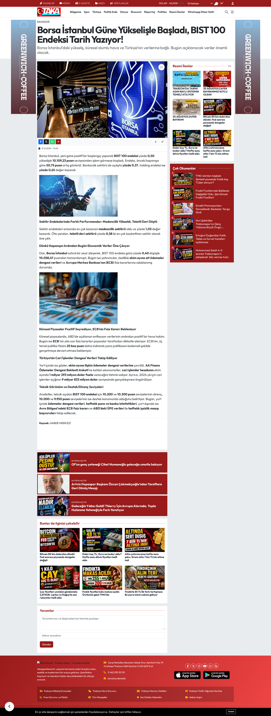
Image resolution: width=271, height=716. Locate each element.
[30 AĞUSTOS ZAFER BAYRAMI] (187, 106)
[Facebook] (187, 665)
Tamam (231, 712)
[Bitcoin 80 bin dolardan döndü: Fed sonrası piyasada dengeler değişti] (60, 539)
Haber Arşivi (195, 697)
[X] (193, 665)
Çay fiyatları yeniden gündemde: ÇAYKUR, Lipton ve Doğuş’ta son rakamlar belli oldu (59, 594)
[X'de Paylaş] (46, 141)
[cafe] (23, 66)
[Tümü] (229, 66)
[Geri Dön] (9, 706)
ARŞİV (101, 3)
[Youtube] (204, 665)
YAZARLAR (48, 3)
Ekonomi (136, 11)
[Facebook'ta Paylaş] (40, 141)
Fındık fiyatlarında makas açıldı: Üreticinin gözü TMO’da (101, 593)
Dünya (124, 11)
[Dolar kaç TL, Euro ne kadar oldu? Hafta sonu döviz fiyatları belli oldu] (102, 539)
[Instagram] (199, 665)
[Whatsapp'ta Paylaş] (52, 141)
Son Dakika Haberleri (151, 697)
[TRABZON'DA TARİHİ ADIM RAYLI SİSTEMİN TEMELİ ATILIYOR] (187, 78)
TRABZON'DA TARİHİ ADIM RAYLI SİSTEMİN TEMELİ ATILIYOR (186, 91)
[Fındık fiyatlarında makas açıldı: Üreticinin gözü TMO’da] (102, 577)
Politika (162, 11)
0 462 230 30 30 (116, 672)
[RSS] (216, 665)
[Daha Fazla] (58, 141)
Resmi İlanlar (177, 11)
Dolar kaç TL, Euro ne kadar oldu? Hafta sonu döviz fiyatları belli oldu (102, 557)
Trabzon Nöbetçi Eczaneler (57, 690)
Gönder (46, 644)
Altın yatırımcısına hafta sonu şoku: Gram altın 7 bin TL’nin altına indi (144, 557)
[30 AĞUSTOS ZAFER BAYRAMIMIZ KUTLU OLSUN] (217, 78)
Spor (87, 11)
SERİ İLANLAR (121, 3)
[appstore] (187, 675)
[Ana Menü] (232, 12)
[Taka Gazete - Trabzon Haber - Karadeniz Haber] (49, 12)
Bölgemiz (75, 11)
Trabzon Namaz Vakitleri (154, 690)
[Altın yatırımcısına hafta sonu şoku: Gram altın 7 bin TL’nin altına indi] (145, 539)
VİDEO (66, 3)
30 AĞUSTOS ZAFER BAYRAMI (185, 118)
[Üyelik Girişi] (231, 3)
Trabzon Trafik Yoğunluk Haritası (205, 690)
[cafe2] (247, 66)
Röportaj (149, 11)
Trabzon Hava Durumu (104, 690)
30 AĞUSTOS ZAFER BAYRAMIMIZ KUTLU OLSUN (215, 91)
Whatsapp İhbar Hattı (201, 11)
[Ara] (227, 12)
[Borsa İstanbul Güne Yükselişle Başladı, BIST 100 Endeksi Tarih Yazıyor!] (102, 99)
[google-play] (216, 675)
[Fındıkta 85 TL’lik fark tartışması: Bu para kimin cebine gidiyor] (145, 577)
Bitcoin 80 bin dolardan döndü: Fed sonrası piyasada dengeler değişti (57, 557)
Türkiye (96, 11)
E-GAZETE (84, 3)
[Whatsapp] (210, 665)
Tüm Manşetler (99, 697)
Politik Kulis (110, 11)
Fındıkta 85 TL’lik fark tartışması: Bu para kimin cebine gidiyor (144, 593)
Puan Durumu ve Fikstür (55, 697)
